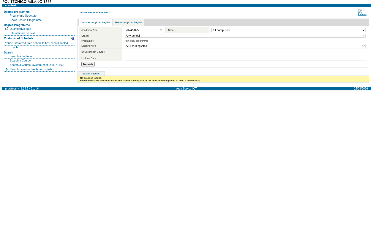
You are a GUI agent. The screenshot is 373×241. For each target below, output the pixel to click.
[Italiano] (362, 14)
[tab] (95, 22)
